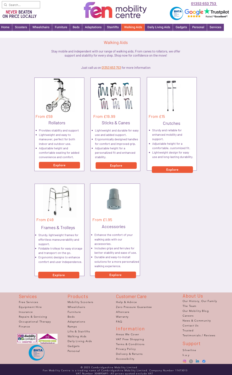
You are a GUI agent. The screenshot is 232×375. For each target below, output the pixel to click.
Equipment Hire (30, 307)
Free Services (28, 302)
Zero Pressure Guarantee (134, 307)
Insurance (26, 312)
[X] (191, 361)
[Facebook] (204, 361)
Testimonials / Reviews (199, 335)
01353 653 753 (111, 67)
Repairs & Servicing (33, 316)
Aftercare (122, 312)
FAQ (119, 321)
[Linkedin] (197, 361)
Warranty (122, 316)
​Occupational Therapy (35, 321)
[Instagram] (184, 361)
